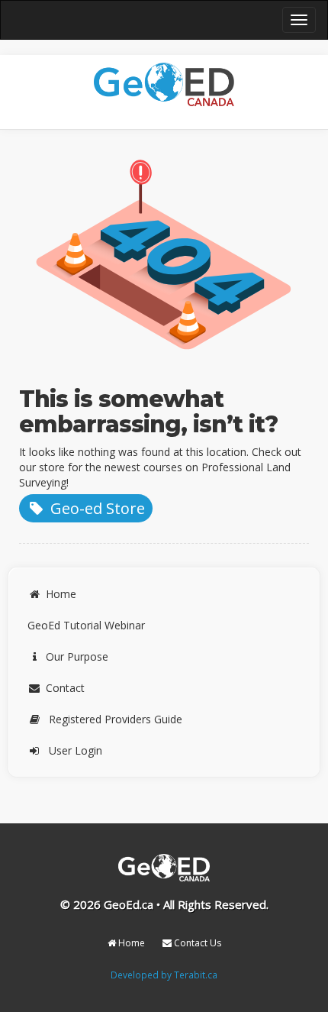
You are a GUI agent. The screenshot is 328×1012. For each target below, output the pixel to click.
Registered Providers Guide (115, 719)
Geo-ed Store (96, 508)
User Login (75, 750)
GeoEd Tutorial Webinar (86, 625)
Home (61, 594)
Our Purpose (77, 656)
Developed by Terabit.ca (164, 974)
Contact (65, 688)
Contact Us (196, 942)
